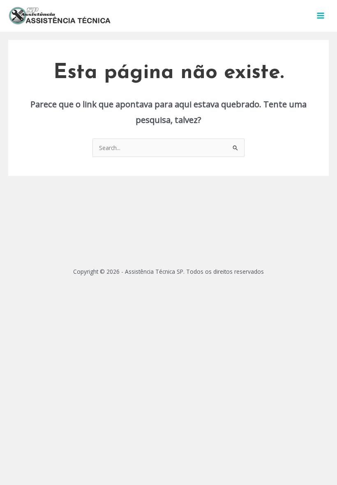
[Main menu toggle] (320, 15)
